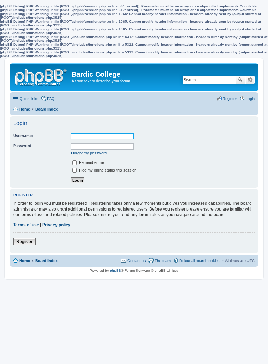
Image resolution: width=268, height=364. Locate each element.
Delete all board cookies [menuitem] (199, 261)
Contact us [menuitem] (136, 261)
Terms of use (26, 224)
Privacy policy (56, 224)
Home (24, 261)
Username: (23, 136)
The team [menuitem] (163, 261)
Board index (46, 261)
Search (240, 80)
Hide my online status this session (107, 170)
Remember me (91, 162)
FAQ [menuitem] (51, 99)
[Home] (42, 76)
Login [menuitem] (250, 99)
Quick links (29, 99)
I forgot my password (89, 153)
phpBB (115, 270)
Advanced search (250, 80)
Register (24, 241)
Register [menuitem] (230, 99)
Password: (23, 146)
